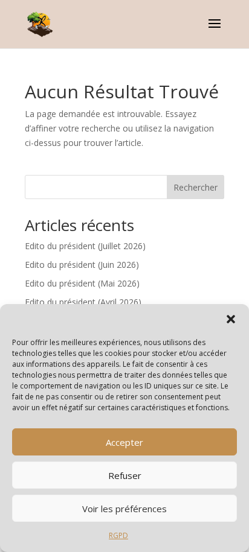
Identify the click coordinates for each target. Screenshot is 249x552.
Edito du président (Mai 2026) (82, 283)
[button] (231, 319)
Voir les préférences (124, 509)
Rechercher (195, 187)
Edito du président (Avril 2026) (83, 302)
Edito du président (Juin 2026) (82, 264)
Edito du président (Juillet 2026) (85, 246)
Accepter (124, 442)
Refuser (124, 475)
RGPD (118, 535)
